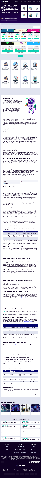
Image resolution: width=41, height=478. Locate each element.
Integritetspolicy (33, 453)
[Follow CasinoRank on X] (33, 463)
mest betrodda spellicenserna (29, 297)
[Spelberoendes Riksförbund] (17, 471)
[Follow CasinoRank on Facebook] (29, 463)
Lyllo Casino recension (33, 39)
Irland (2, 90)
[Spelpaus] (9, 471)
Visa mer (20, 55)
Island (12, 90)
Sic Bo (7, 450)
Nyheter (38, 1)
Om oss (33, 447)
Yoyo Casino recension (20, 52)
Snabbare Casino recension (33, 52)
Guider (34, 1)
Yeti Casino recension (7, 39)
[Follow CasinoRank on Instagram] (31, 463)
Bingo (7, 447)
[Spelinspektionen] (4, 471)
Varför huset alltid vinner (20, 447)
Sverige (21, 90)
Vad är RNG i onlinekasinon (20, 452)
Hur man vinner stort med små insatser (20, 450)
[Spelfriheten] (32, 471)
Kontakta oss (34, 449)
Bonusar (25, 1)
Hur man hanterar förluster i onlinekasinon (20, 453)
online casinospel (17, 344)
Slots (7, 452)
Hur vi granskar (33, 450)
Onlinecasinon (17, 1)
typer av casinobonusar (30, 321)
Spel (21, 1)
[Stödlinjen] (25, 471)
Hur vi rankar (34, 452)
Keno (7, 449)
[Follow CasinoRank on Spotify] (36, 463)
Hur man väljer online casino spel (20, 449)
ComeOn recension (7, 52)
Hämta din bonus (7, 38)
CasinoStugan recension (20, 39)
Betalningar (30, 1)
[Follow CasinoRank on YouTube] (35, 463)
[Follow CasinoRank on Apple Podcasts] (38, 463)
